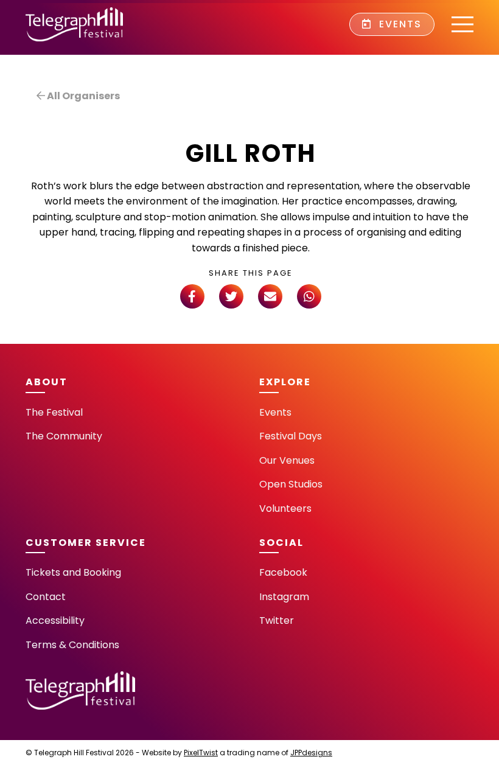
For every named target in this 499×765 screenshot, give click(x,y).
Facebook (283, 572)
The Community (64, 436)
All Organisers (82, 96)
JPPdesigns (311, 752)
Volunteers (285, 508)
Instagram (284, 597)
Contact (46, 597)
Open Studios (291, 484)
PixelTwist (201, 752)
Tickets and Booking (73, 572)
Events (398, 24)
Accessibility (55, 620)
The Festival (54, 412)
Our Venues (287, 460)
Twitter (276, 620)
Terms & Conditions (72, 645)
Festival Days (290, 436)
